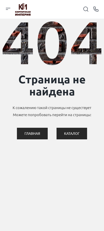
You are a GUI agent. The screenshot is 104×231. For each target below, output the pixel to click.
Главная (32, 134)
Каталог (72, 134)
